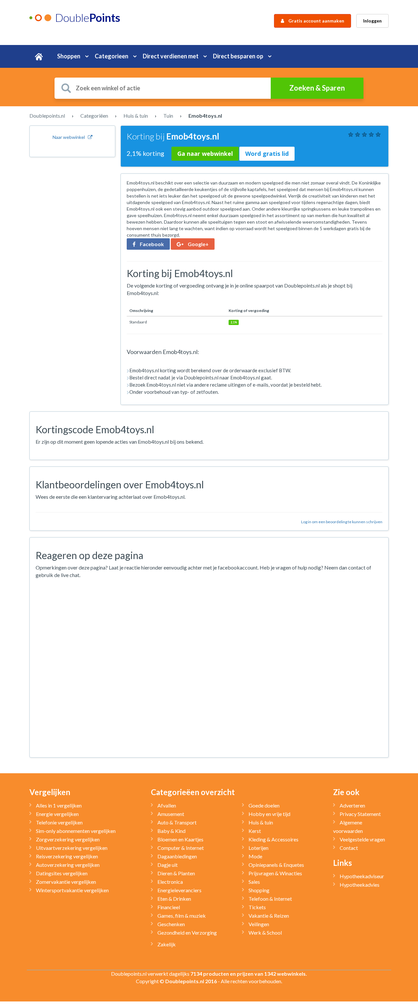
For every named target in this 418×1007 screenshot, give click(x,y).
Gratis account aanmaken (315, 20)
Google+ (198, 244)
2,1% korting (146, 153)
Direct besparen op (238, 56)
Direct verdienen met (171, 56)
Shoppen (68, 56)
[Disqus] (209, 668)
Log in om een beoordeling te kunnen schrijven (341, 521)
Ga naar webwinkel (205, 153)
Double (87, 17)
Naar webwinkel (70, 137)
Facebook (151, 244)
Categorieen (111, 56)
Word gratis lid (267, 153)
